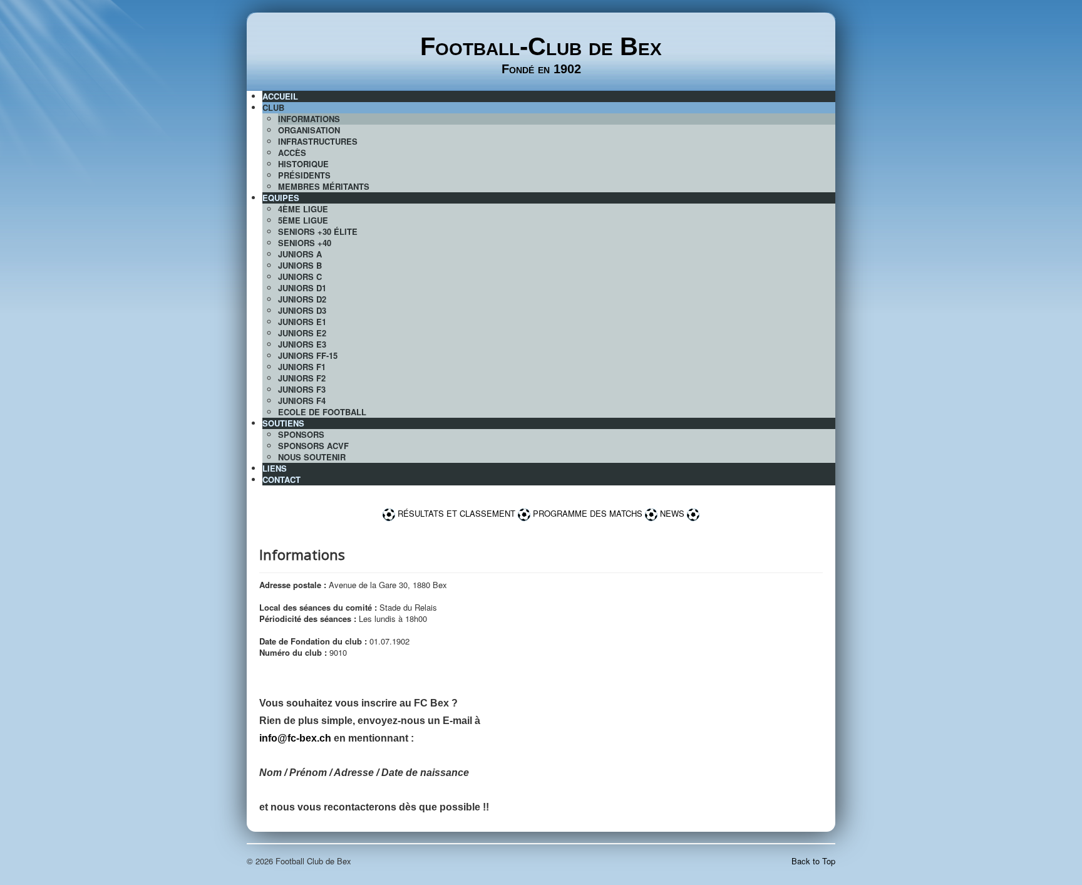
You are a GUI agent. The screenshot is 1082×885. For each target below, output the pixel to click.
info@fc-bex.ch (295, 738)
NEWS (673, 513)
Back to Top (813, 861)
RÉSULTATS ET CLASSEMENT (456, 513)
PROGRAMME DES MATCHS (587, 513)
